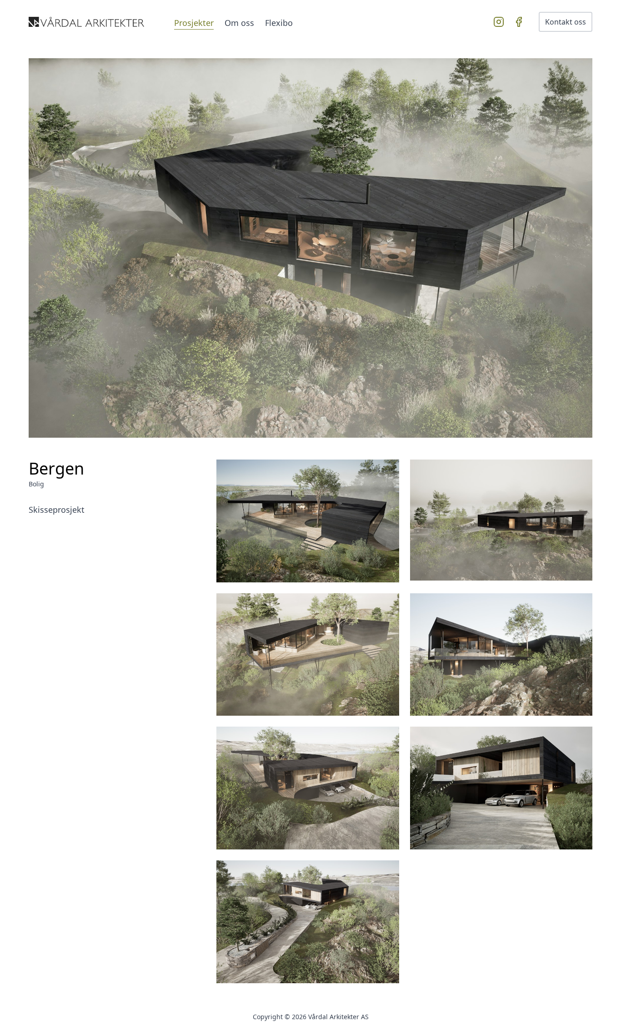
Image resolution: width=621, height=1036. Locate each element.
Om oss (239, 22)
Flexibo (279, 22)
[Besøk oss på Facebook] (520, 21)
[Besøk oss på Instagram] (500, 21)
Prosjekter (194, 22)
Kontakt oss (565, 22)
